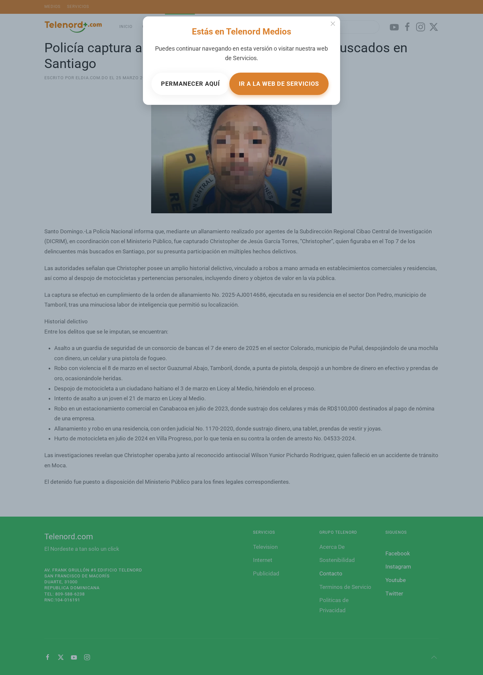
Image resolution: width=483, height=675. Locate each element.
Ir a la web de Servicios (279, 83)
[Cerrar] (333, 24)
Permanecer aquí (190, 83)
